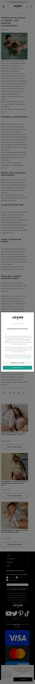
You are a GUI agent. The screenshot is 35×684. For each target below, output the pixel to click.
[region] (17, 342)
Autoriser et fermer (17, 367)
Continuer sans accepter (17, 323)
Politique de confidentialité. (24, 358)
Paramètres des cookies (17, 363)
